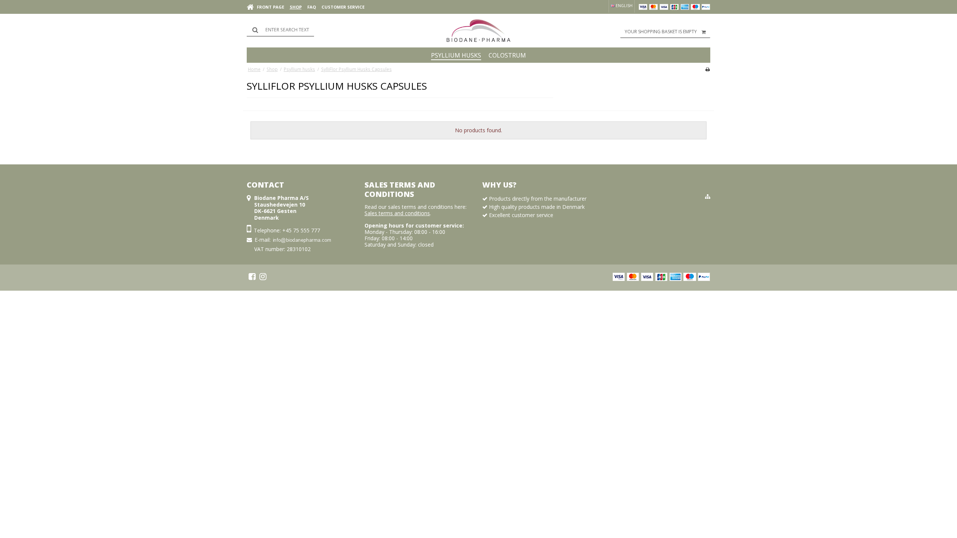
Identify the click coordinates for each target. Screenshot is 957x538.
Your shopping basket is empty (661, 31)
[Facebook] (252, 276)
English (624, 5)
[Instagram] (263, 276)
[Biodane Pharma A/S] (478, 30)
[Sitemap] (707, 196)
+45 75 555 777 (301, 230)
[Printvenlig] (707, 69)
